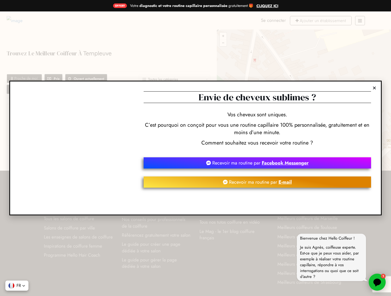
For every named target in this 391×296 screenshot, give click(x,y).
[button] (17, 286)
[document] (195, 148)
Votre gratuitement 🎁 (191, 5)
